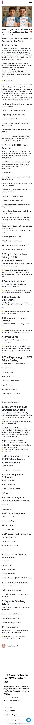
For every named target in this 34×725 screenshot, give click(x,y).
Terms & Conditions (9, 710)
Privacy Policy (8, 707)
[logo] (7, 2)
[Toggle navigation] (30, 2)
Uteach (21, 724)
